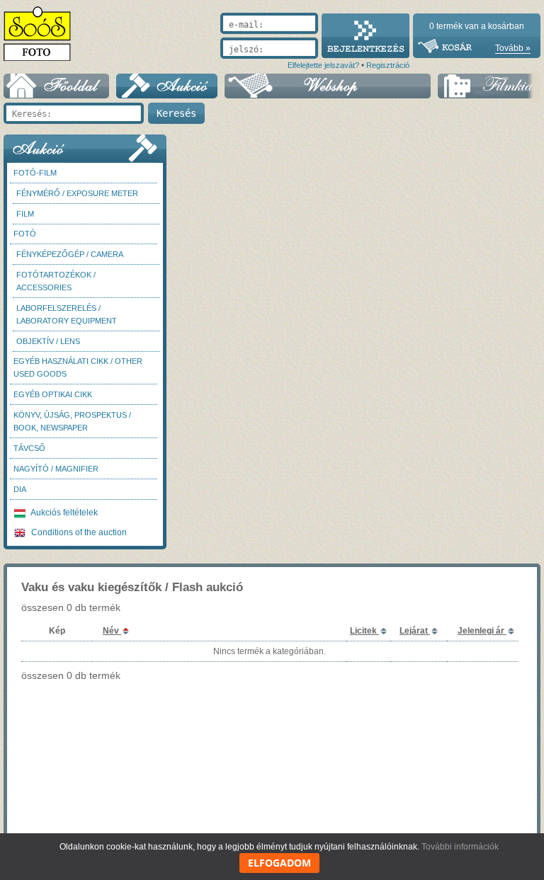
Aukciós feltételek (63, 513)
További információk (460, 847)
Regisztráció (387, 65)
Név (112, 631)
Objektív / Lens (48, 341)
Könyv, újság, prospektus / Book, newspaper (72, 421)
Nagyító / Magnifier (55, 468)
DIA (19, 489)
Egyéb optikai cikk (52, 394)
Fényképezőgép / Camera (69, 254)
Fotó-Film (35, 172)
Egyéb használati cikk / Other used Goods (77, 367)
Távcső (29, 448)
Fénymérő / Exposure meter (77, 193)
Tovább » (513, 48)
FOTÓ (24, 233)
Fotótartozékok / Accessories (56, 281)
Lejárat (415, 631)
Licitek (364, 631)
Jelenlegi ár (482, 631)
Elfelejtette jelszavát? (323, 65)
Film (25, 214)
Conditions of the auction (78, 532)
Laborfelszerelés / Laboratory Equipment (66, 314)
